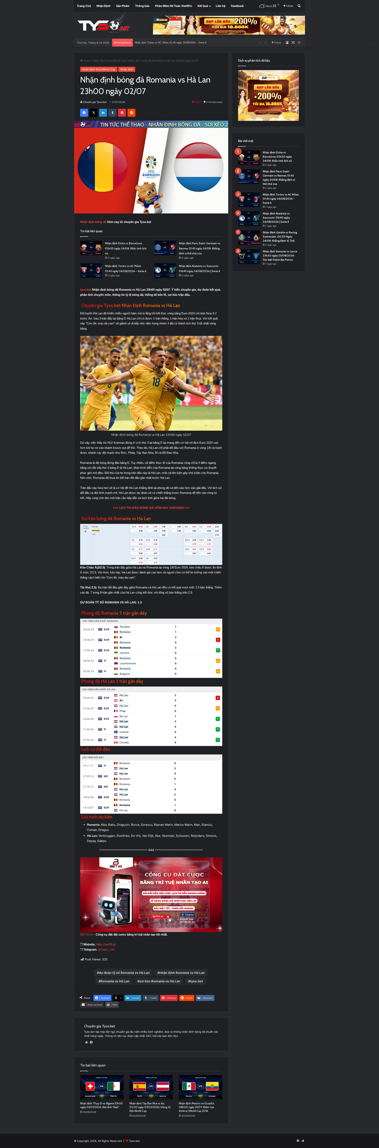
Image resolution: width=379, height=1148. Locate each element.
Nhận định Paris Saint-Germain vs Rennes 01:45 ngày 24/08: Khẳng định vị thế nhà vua (199, 248)
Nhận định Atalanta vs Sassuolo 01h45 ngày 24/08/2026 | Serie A (276, 218)
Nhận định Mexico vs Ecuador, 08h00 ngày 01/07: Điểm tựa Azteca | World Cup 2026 (197, 1107)
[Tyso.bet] (103, 24)
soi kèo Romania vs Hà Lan (159, 981)
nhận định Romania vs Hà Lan (182, 973)
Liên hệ (220, 6)
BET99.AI (86, 934)
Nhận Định (104, 6)
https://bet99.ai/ (106, 944)
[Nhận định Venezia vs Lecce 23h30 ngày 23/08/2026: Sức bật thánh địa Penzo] (249, 256)
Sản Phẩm (122, 6)
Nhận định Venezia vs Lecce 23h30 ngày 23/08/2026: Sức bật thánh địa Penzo (280, 255)
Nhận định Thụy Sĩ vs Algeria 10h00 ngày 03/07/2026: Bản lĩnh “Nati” (101, 1105)
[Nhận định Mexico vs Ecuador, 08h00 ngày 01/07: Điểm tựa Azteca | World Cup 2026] (200, 1087)
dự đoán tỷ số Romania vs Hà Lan (124, 973)
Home (87, 60)
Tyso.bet (134, 1140)
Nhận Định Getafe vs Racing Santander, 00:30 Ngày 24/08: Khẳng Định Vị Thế (179, 46)
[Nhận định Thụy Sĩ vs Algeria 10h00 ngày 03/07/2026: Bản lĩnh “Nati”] (102, 1087)
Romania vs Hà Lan (114, 981)
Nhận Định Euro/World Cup (109, 60)
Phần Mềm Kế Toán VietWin (173, 6)
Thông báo (142, 6)
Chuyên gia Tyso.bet (95, 102)
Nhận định (126, 69)
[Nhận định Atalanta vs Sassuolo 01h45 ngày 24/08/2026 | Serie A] (165, 270)
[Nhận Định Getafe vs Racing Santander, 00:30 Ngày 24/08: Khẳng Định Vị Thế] (249, 237)
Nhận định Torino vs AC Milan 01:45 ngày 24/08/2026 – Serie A (281, 199)
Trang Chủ (84, 6)
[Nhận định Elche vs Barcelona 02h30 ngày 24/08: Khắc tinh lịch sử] (91, 248)
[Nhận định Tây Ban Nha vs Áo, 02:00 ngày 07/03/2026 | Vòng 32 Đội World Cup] (151, 1087)
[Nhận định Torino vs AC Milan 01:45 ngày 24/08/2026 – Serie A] (91, 270)
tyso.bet (85, 289)
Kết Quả (203, 6)
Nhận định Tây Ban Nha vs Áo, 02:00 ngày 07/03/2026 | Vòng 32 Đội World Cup (150, 1107)
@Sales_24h (106, 949)
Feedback (237, 6)
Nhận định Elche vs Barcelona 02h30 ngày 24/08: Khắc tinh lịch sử (125, 248)
